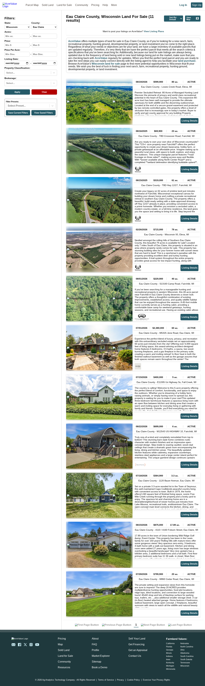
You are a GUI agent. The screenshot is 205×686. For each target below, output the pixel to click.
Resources (64, 667)
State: (7, 23)
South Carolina (186, 656)
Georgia (169, 650)
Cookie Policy (133, 680)
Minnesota (170, 669)
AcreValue (74, 41)
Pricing (95, 5)
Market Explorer (101, 656)
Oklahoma (184, 653)
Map (60, 644)
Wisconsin (184, 666)
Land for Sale (64, 5)
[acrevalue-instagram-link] (31, 644)
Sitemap (96, 661)
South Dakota (186, 659)
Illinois (169, 653)
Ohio (182, 650)
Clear (44, 92)
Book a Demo (99, 667)
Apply (17, 92)
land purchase (187, 60)
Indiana (169, 656)
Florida (169, 647)
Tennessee (185, 663)
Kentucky (170, 663)
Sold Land (47, 5)
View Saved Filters (43, 113)
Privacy (120, 680)
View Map (188, 18)
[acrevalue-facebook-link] (19, 644)
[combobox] (6, 72)
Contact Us (134, 656)
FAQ (94, 644)
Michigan (170, 666)
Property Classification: (17, 68)
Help (105, 5)
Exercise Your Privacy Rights (156, 680)
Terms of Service (106, 680)
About (95, 638)
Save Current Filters (18, 113)
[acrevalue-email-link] (13, 645)
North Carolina (186, 647)
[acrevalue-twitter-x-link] (25, 644)
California (170, 643)
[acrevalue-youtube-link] (37, 645)
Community (81, 5)
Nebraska (184, 643)
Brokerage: (10, 78)
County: (35, 23)
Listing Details (189, 120)
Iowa (168, 659)
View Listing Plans (154, 31)
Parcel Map (32, 5)
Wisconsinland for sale (106, 63)
